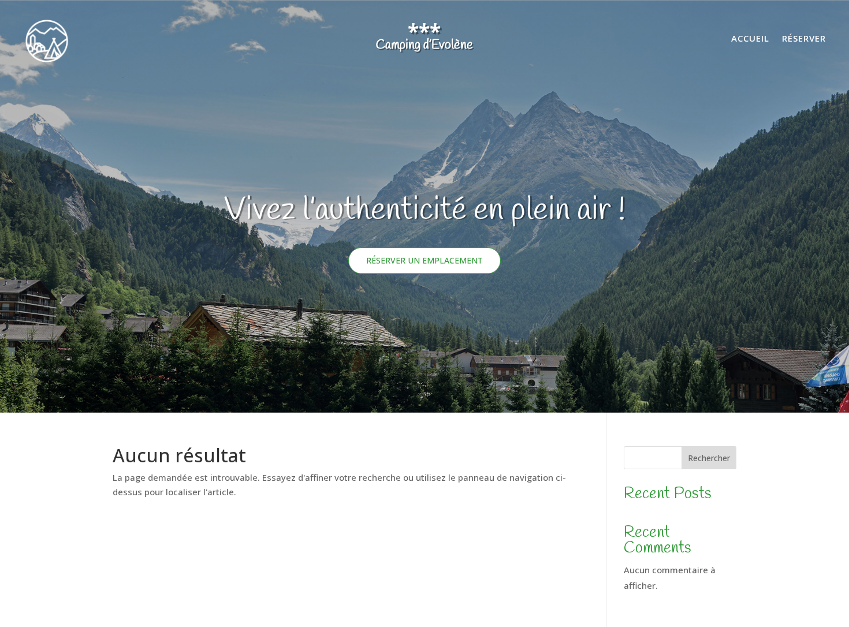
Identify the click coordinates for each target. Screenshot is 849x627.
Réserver (804, 39)
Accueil (750, 39)
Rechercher (709, 457)
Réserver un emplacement (424, 260)
